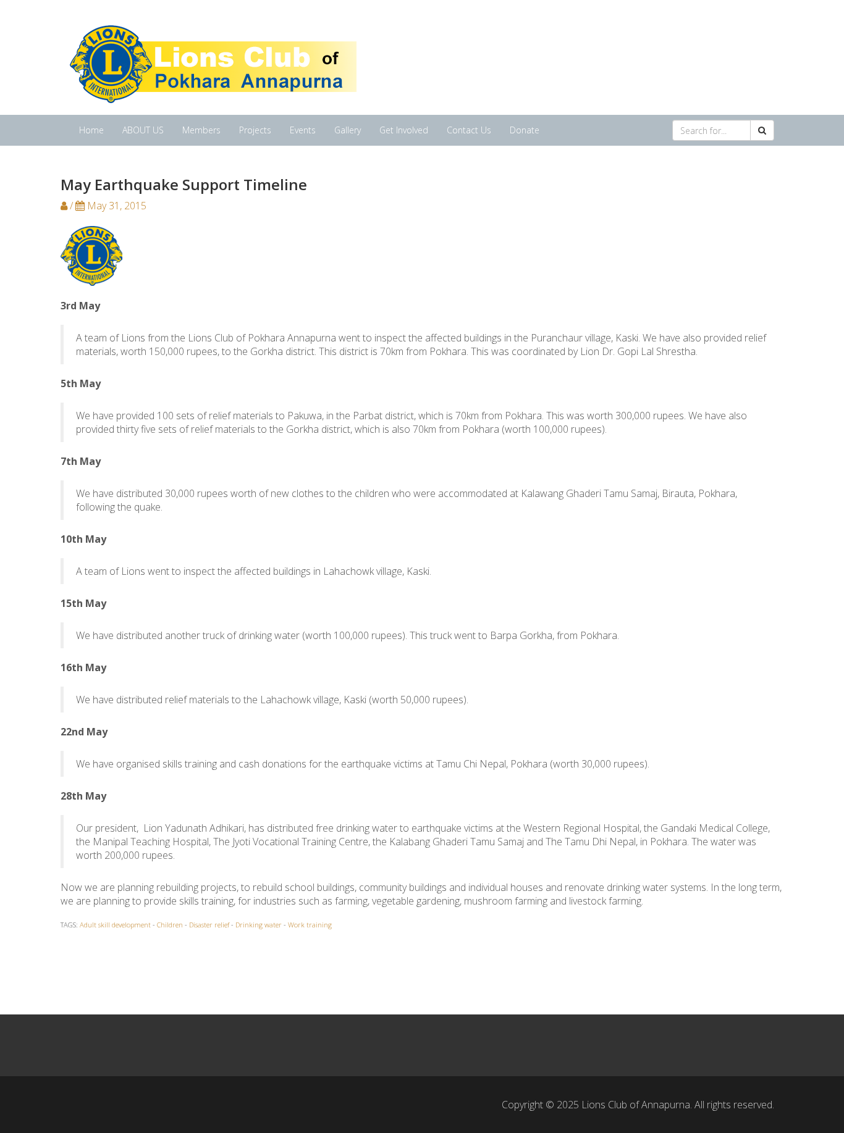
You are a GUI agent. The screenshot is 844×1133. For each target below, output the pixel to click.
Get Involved (403, 130)
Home (91, 130)
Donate (524, 130)
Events (303, 130)
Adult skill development (115, 924)
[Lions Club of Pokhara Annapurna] (213, 63)
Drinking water (258, 924)
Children (170, 924)
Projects (255, 130)
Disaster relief (209, 924)
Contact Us (469, 130)
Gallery (347, 130)
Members (201, 130)
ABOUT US (143, 130)
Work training (310, 924)
